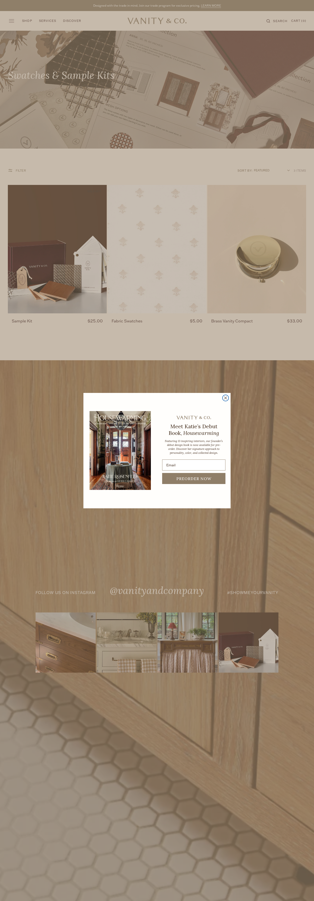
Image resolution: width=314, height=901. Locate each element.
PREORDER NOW (193, 478)
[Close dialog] (225, 398)
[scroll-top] (302, 889)
